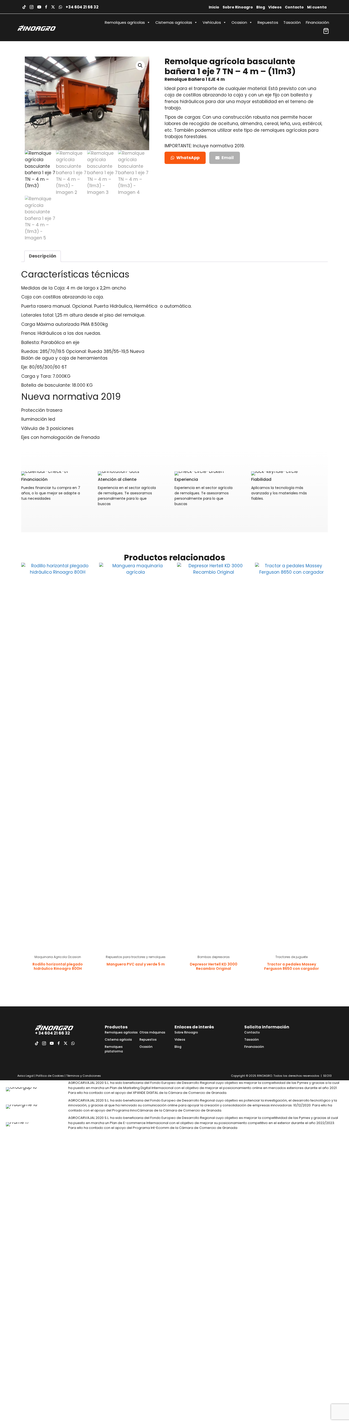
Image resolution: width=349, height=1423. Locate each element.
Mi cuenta (317, 7)
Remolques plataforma (114, 1048)
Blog (260, 7)
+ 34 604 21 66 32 (52, 1033)
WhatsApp (188, 158)
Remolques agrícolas (125, 22)
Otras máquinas (152, 1032)
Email (228, 158)
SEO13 (327, 1076)
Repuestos (268, 22)
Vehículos (212, 22)
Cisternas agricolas (173, 22)
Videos (275, 7)
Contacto (294, 7)
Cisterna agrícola (118, 1039)
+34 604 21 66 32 (82, 7)
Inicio (214, 7)
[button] (140, 65)
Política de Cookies (50, 1076)
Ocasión (146, 1046)
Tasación (292, 22)
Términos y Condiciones (83, 1076)
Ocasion (239, 22)
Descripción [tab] (42, 256)
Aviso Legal (25, 1076)
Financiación (317, 22)
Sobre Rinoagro (238, 7)
